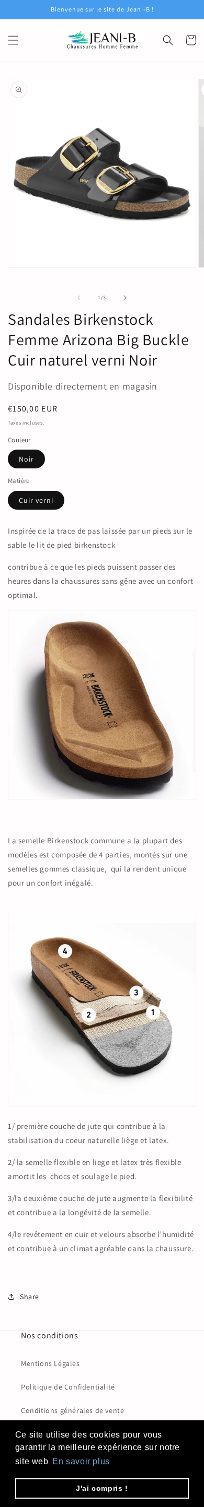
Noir (26, 459)
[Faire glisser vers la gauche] (78, 297)
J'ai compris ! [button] (102, 1488)
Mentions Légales (50, 1363)
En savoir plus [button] (80, 1461)
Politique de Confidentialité (68, 1387)
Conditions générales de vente (72, 1410)
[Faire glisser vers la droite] (125, 297)
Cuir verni (36, 500)
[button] (13, 40)
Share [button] (29, 1296)
